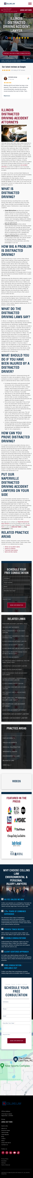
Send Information (16, 605)
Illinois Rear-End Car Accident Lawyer (16, 648)
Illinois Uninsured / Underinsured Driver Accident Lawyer (14, 679)
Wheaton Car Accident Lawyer (15, 714)
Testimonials (4, 1132)
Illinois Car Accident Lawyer (13, 60)
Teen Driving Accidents (10, 657)
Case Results (5, 1134)
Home (2, 60)
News (3, 1140)
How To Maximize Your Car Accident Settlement (14, 673)
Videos (3, 1138)
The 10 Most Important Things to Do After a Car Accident (14, 652)
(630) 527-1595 (6, 1122)
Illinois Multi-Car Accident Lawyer (14, 666)
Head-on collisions (10, 548)
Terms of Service (5, 1164)
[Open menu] (30, 4)
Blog (2, 1136)
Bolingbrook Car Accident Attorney (13, 705)
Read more (7, 95)
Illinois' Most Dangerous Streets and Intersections (15, 636)
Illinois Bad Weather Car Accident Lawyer (14, 687)
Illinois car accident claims (12, 546)
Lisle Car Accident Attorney (14, 710)
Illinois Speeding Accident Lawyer (14, 641)
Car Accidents (9, 738)
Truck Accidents (10, 742)
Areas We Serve (6, 1142)
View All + (7, 765)
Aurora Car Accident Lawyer (14, 718)
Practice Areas (5, 1130)
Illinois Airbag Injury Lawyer (12, 683)
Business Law (8, 760)
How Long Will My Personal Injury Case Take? (14, 699)
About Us (4, 1128)
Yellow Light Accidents (10, 627)
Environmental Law (11, 756)
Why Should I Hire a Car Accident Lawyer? (14, 693)
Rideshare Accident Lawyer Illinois (14, 623)
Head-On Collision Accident (12, 669)
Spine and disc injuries (11, 552)
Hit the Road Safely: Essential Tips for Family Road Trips (15, 661)
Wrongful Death (10, 751)
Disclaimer (4, 1160)
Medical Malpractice (11, 747)
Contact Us (4, 1144)
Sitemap (3, 1162)
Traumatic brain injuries (11, 550)
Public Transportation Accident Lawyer (13, 631)
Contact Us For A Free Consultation (16, 53)
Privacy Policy (4, 1158)
